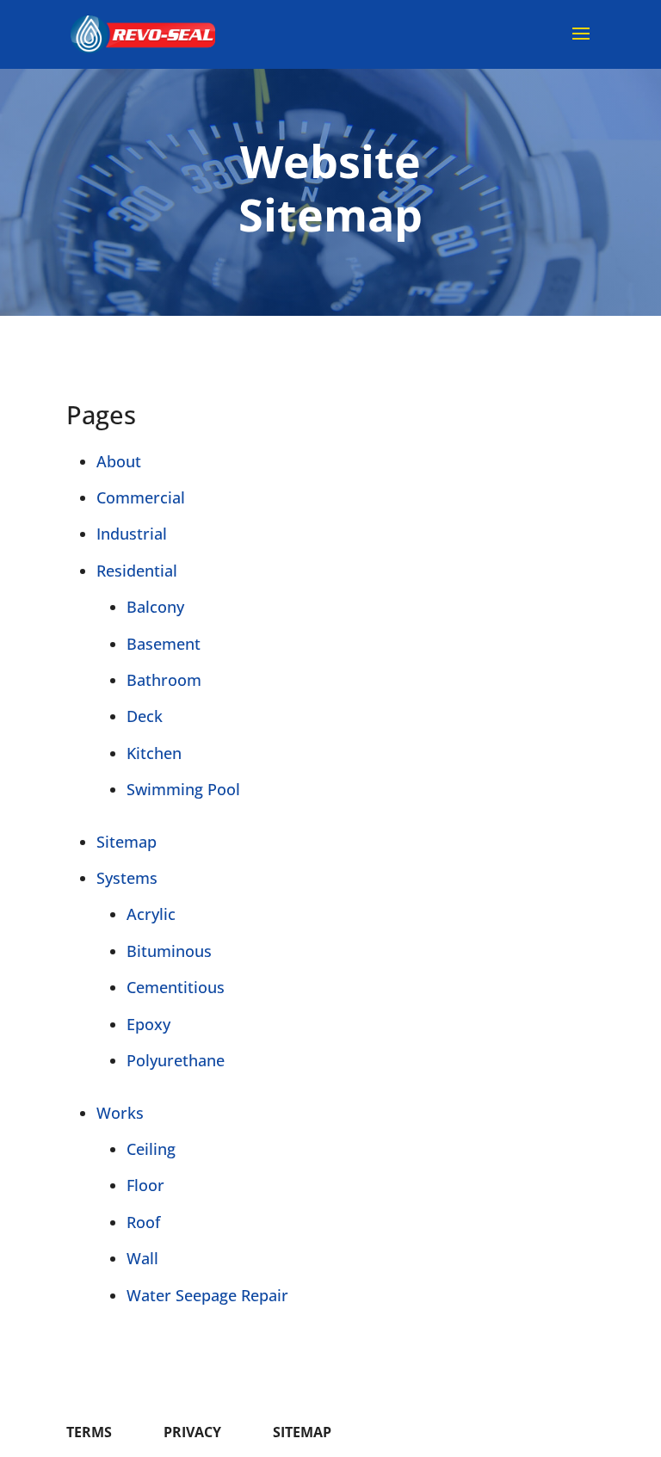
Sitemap (126, 841)
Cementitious (176, 987)
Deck (145, 716)
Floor (145, 1185)
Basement (164, 643)
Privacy (192, 1432)
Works (120, 1112)
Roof (143, 1222)
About (118, 461)
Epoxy (148, 1024)
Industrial (131, 533)
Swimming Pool (183, 789)
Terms (89, 1432)
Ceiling (151, 1149)
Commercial (140, 497)
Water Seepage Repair (207, 1295)
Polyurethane (176, 1060)
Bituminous (169, 951)
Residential (136, 570)
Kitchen (154, 753)
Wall (142, 1258)
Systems (127, 877)
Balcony (155, 606)
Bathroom (164, 680)
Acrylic (151, 914)
